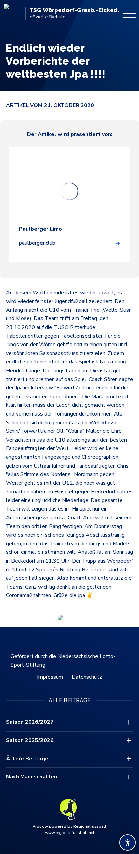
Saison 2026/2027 (30, 722)
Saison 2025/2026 (30, 740)
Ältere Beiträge (27, 758)
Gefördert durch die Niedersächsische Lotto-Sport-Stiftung (62, 661)
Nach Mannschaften (31, 776)
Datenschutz (87, 677)
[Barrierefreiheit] (127, 842)
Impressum (50, 677)
